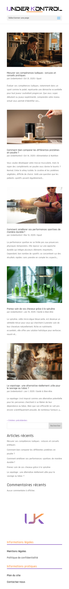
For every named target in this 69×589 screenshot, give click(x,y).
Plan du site (13, 575)
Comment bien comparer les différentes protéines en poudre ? (33, 151)
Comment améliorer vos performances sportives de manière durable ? (33, 231)
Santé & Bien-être (45, 312)
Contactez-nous (16, 582)
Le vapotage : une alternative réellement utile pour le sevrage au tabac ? (33, 387)
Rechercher (55, 425)
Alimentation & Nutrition (47, 155)
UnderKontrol (16, 78)
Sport (39, 78)
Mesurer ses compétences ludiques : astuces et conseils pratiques (31, 74)
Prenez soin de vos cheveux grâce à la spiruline (31, 309)
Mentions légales (16, 551)
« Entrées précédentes (17, 420)
